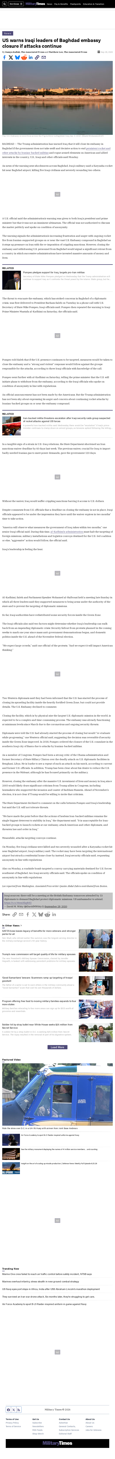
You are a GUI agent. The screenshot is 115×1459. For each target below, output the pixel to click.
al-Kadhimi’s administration (67, 531)
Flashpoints (75, 4)
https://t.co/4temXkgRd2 (18, 902)
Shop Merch (38, 1433)
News (49, 4)
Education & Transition (93, 4)
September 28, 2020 (56, 906)
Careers (89, 1426)
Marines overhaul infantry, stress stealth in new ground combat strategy (40, 1281)
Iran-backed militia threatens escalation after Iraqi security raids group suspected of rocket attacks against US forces (66, 419)
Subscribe (37, 1422)
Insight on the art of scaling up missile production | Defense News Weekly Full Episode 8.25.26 (59, 1163)
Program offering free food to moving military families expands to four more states (39, 1002)
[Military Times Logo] (35, 3)
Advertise (63, 1422)
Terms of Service (13, 1426)
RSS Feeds (37, 1429)
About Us (90, 1422)
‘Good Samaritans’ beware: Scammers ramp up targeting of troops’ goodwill (37, 979)
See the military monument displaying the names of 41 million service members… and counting (59, 1149)
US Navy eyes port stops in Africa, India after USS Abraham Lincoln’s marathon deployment (51, 1289)
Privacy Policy (12, 1422)
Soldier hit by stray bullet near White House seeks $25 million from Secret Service (37, 1026)
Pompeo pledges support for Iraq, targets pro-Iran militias (54, 272)
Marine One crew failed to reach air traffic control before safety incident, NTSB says (47, 1274)
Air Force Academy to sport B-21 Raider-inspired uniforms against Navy (50, 1135)
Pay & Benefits (61, 4)
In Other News (11, 925)
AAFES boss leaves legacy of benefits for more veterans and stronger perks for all (39, 932)
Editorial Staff (65, 1433)
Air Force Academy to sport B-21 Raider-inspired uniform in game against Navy (44, 1304)
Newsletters (38, 1426)
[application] (57, 1094)
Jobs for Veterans (93, 1429)
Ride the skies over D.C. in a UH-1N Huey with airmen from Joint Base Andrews (40, 1128)
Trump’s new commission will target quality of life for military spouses (38, 954)
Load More (57, 1047)
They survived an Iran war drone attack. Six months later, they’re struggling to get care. (48, 1296)
